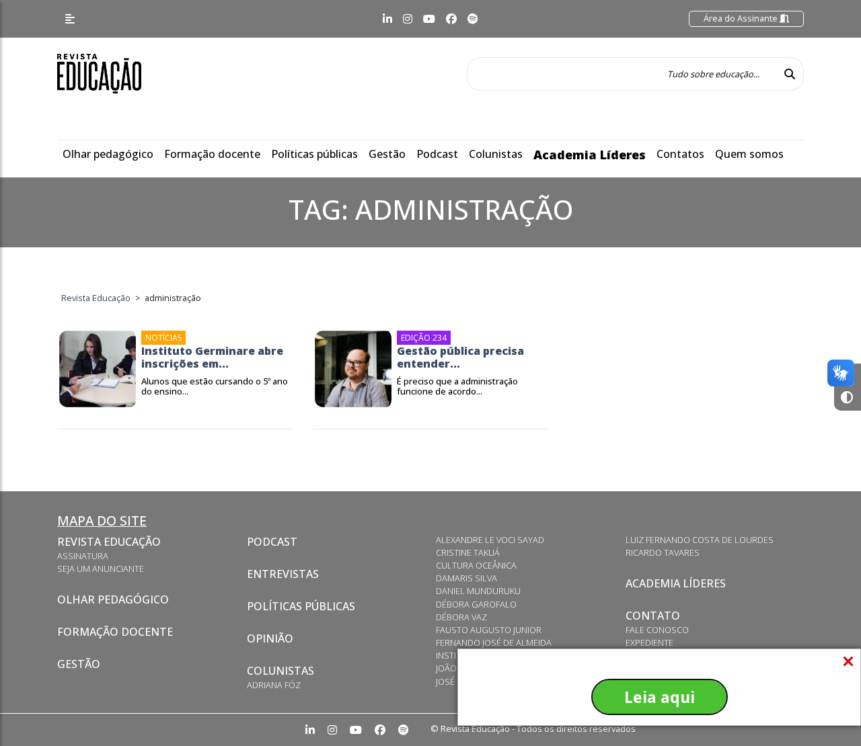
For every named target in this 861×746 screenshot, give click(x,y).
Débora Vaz (461, 617)
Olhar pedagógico (108, 154)
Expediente (649, 642)
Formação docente (212, 154)
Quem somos (749, 154)
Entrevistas (283, 574)
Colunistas (496, 154)
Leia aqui (659, 697)
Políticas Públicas (301, 606)
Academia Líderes (589, 155)
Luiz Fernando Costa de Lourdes (700, 540)
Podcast (437, 154)
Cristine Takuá (468, 552)
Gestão (387, 154)
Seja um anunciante (100, 569)
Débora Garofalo (476, 604)
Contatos (680, 154)
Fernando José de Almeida (494, 642)
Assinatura (82, 556)
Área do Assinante (742, 18)
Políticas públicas (314, 154)
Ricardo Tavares (663, 552)
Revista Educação (109, 541)
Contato (653, 615)
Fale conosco (657, 630)
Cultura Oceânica (476, 565)
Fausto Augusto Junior (488, 630)
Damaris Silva (466, 578)
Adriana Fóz (274, 685)
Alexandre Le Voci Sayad (490, 540)
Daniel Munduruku (478, 591)
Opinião (270, 638)
